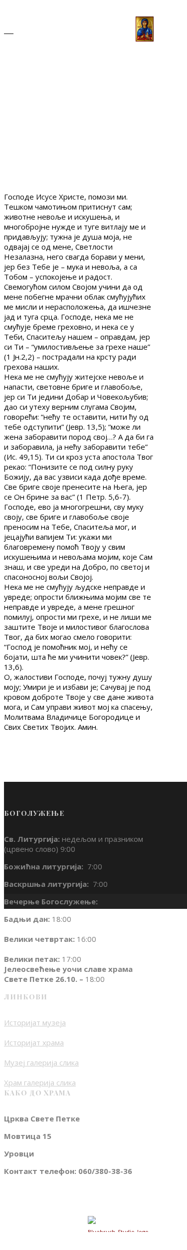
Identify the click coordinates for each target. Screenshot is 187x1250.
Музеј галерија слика (41, 1062)
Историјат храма (34, 1042)
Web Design (54, 1223)
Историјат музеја (35, 1022)
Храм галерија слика (40, 1082)
